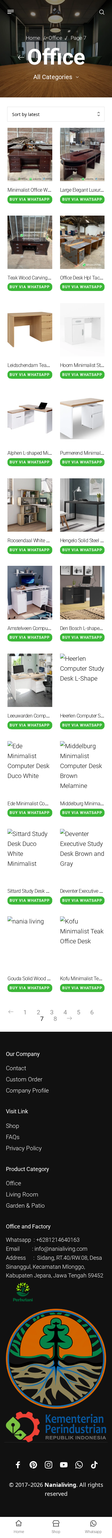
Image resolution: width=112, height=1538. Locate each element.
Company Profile (27, 1090)
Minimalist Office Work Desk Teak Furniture (51, 190)
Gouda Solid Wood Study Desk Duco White (50, 978)
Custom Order (24, 1079)
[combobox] (55, 114)
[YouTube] (64, 1465)
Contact (16, 1068)
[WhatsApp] (79, 1465)
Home (33, 38)
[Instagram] (48, 1465)
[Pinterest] (33, 1465)
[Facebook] (18, 1465)
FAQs (13, 1137)
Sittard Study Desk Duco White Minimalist (49, 891)
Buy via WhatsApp (30, 199)
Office (55, 38)
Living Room (22, 1194)
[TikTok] (94, 1465)
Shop (12, 1126)
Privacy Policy (24, 1148)
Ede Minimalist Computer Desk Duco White (51, 804)
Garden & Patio (25, 1205)
